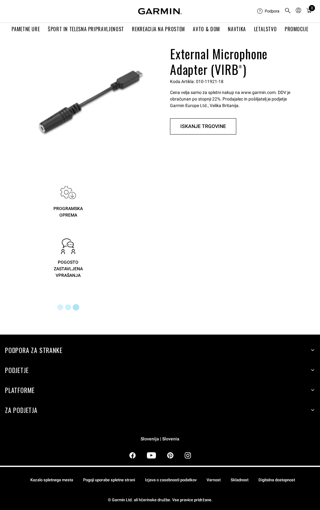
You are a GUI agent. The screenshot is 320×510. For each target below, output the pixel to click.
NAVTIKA (237, 29)
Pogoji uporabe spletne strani (109, 480)
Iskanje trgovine (203, 126)
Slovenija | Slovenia (160, 439)
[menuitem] (268, 11)
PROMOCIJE (296, 29)
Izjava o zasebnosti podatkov (171, 480)
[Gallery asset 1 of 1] (91, 100)
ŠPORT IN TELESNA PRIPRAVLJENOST (86, 29)
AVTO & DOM (206, 29)
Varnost (214, 480)
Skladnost (239, 480)
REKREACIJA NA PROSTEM (158, 29)
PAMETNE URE (26, 29)
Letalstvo (265, 29)
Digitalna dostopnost (276, 480)
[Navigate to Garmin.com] (160, 11)
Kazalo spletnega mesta (51, 480)
